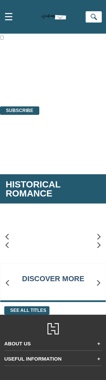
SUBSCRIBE (19, 110)
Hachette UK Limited (58, 73)
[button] (7, 236)
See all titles (28, 310)
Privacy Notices (21, 88)
